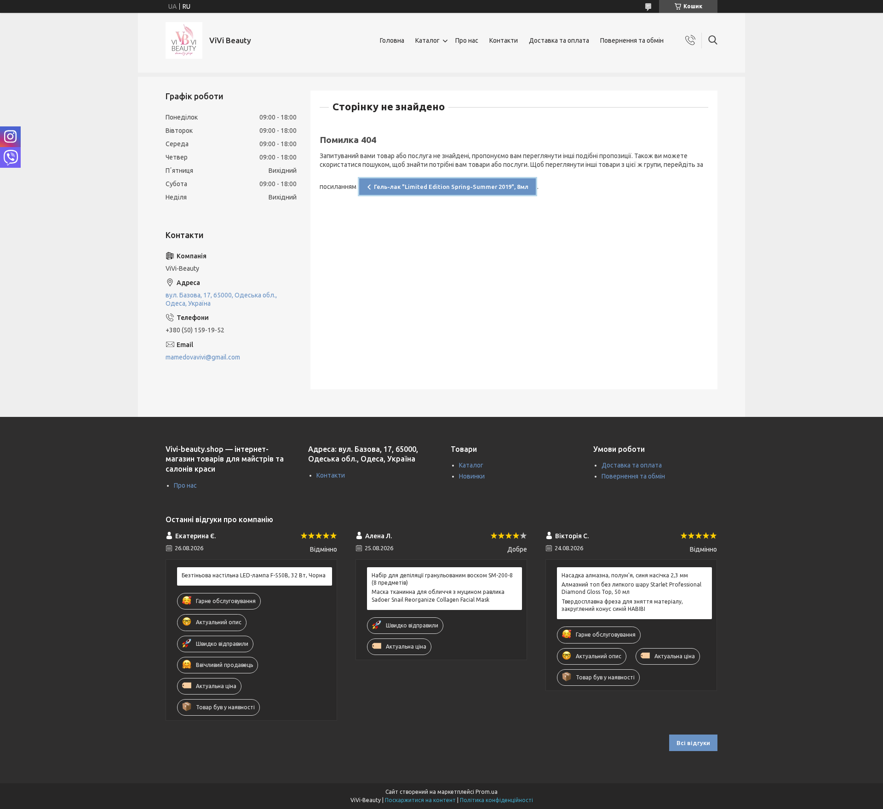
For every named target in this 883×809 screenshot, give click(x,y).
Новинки (472, 476)
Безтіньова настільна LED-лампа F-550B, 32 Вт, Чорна (254, 575)
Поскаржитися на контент (420, 800)
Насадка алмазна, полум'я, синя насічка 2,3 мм (625, 575)
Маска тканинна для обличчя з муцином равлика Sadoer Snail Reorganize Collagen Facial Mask (438, 595)
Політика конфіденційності (496, 800)
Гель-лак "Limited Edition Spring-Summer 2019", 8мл (451, 186)
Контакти (503, 40)
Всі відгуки (693, 743)
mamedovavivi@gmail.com (203, 357)
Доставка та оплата (559, 40)
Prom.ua (487, 792)
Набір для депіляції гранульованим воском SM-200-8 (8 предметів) (442, 579)
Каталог (427, 40)
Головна (392, 40)
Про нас (466, 40)
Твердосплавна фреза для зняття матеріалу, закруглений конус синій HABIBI (622, 605)
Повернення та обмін (632, 40)
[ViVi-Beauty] (184, 40)
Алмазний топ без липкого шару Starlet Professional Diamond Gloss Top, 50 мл (631, 588)
